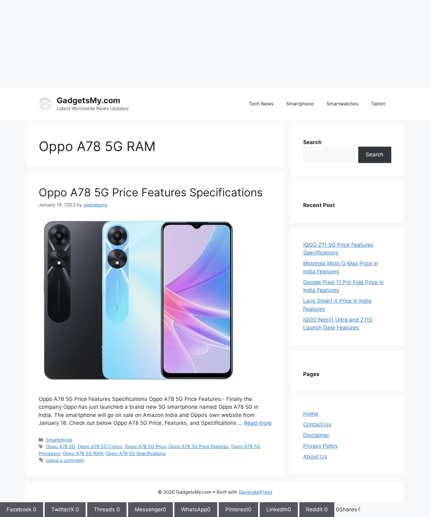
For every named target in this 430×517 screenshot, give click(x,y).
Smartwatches (342, 104)
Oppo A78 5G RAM (83, 453)
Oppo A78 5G (60, 446)
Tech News (261, 104)
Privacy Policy (320, 446)
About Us (315, 456)
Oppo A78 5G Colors (100, 446)
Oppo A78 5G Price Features (198, 446)
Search (374, 154)
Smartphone (300, 104)
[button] (359, 509)
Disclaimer (316, 435)
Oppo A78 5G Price (145, 446)
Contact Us (317, 424)
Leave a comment (65, 460)
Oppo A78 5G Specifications (136, 453)
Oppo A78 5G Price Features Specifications (151, 192)
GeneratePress (255, 492)
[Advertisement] (189, 44)
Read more (258, 423)
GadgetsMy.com (88, 100)
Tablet (378, 104)
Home (310, 414)
